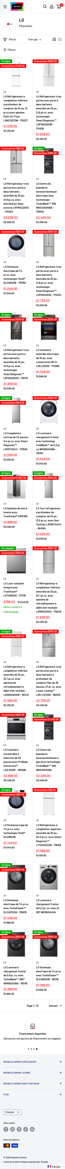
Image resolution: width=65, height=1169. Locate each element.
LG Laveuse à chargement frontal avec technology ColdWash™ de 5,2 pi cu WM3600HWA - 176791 (48, 443)
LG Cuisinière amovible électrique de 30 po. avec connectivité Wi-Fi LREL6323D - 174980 (47, 358)
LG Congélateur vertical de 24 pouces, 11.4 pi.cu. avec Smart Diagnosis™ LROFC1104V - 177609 (16, 441)
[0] (59, 6)
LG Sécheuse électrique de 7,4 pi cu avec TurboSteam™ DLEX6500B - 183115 (48, 973)
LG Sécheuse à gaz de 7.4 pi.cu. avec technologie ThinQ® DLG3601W (15, 831)
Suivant (53, 1005)
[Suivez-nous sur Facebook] (5, 1129)
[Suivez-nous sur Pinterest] (19, 1129)
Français (9, 1112)
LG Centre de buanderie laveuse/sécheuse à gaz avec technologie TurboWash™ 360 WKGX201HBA (48, 759)
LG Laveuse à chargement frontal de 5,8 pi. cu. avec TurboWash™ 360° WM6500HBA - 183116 (15, 975)
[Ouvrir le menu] (5, 6)
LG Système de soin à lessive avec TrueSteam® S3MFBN (15, 512)
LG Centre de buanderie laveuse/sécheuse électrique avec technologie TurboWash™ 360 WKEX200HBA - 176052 (46, 197)
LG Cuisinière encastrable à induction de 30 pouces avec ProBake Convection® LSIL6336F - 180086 (15, 759)
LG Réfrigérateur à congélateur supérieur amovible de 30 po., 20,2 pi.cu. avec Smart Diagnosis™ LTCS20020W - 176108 (49, 835)
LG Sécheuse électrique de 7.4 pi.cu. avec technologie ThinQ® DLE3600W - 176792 (14, 274)
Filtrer (12, 39)
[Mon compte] (51, 6)
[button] (56, 1166)
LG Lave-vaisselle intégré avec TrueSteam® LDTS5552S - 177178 (14, 589)
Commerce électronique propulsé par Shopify (25, 1161)
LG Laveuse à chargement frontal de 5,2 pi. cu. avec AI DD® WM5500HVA (47, 906)
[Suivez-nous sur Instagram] (12, 1129)
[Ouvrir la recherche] (45, 6)
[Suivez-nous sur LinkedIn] (32, 1129)
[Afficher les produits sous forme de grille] (54, 39)
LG (4, 91)
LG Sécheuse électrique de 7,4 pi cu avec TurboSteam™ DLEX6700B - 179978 (15, 906)
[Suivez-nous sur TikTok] (25, 1129)
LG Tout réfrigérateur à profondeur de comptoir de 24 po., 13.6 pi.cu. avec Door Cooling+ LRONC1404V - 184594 (48, 518)
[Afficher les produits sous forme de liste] (60, 39)
